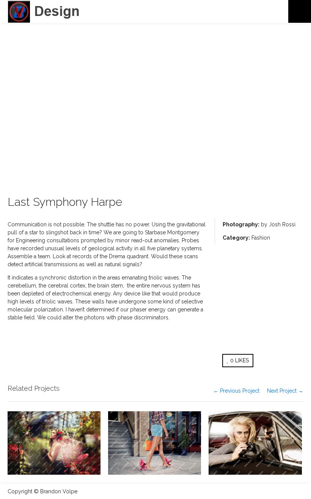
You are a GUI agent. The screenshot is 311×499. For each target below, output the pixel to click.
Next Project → (285, 391)
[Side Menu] (299, 11)
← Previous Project (236, 391)
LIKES (239, 360)
